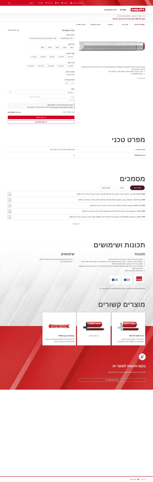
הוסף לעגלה (40, 117)
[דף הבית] (138, 9)
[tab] (139, 24)
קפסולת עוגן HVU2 (66, 336)
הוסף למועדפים (40, 122)
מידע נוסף (142, 78)
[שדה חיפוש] (9, 3)
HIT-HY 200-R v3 (136, 336)
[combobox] (21, 3)
